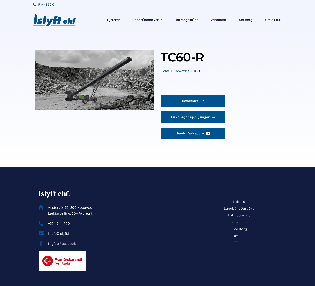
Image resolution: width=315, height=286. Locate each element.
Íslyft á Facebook (62, 243)
